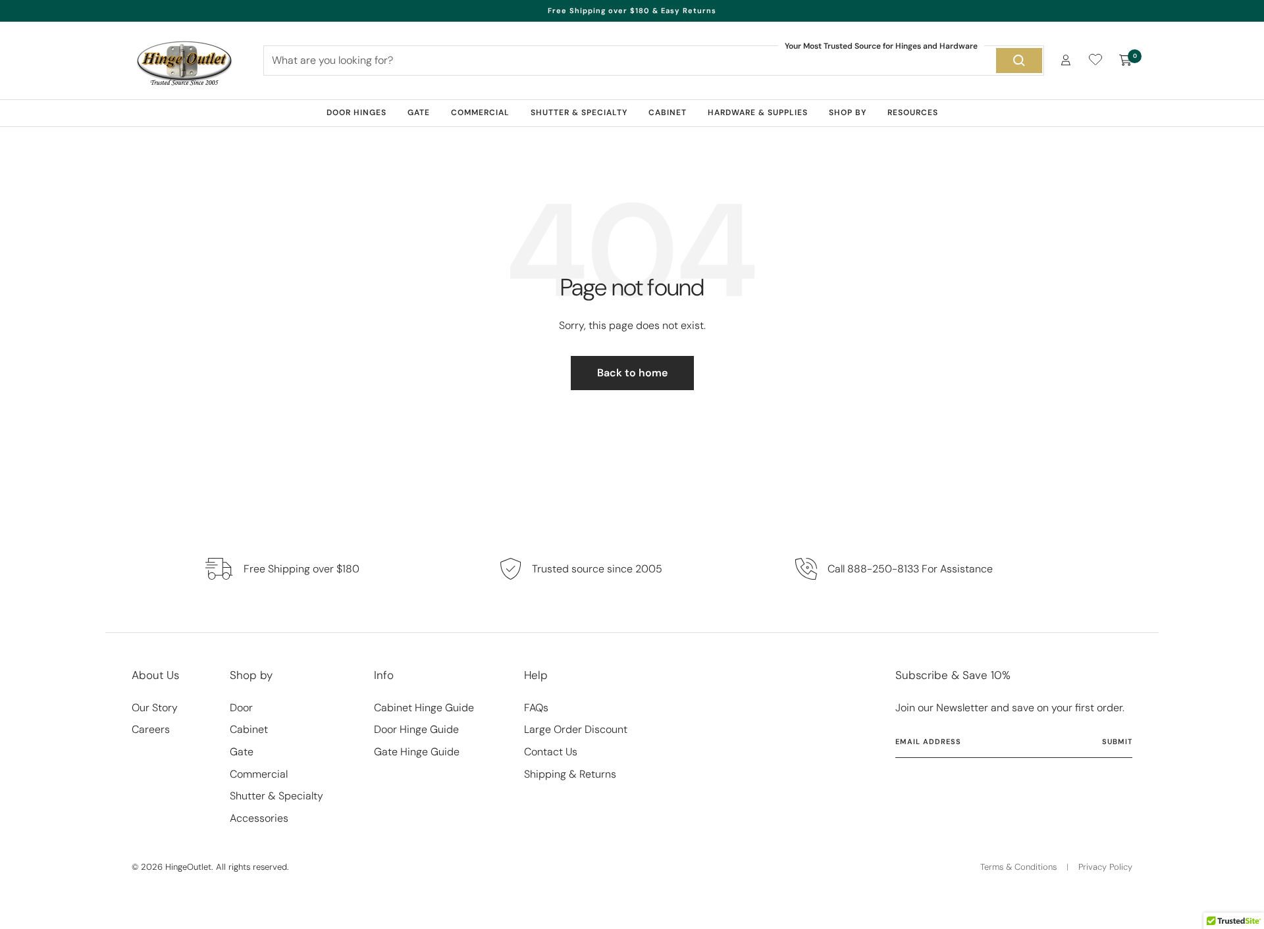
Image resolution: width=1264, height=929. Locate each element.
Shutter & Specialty (579, 112)
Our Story (155, 708)
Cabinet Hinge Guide (424, 708)
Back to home (632, 373)
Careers (151, 729)
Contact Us (550, 752)
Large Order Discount (575, 729)
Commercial (480, 112)
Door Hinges (356, 112)
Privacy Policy (1105, 866)
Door (241, 708)
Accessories (259, 818)
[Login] (1066, 60)
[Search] (1019, 60)
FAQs (536, 708)
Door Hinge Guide (416, 729)
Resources (912, 112)
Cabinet (667, 112)
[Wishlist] (1095, 62)
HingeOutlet (188, 866)
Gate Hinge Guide (417, 752)
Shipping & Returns (570, 774)
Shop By (847, 112)
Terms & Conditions (1018, 866)
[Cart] (1125, 60)
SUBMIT (1117, 741)
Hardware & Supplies (758, 112)
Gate (419, 112)
